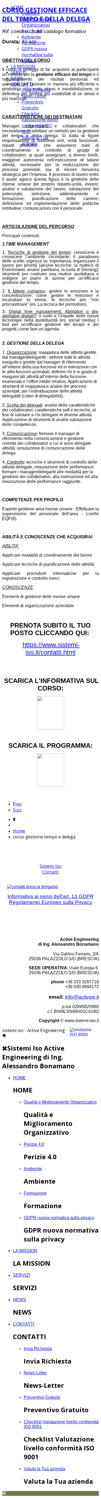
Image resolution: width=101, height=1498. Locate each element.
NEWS (17, 78)
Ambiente (31, 37)
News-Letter (34, 96)
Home (19, 831)
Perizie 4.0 (32, 31)
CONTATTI (22, 84)
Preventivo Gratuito (32, 105)
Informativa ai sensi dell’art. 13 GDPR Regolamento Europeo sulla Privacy (51, 899)
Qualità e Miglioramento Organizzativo (37, 19)
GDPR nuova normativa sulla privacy (37, 54)
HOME (17, 7)
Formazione (34, 43)
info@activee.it (82, 997)
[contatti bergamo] (50, 886)
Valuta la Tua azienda (35, 140)
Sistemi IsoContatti (50, 869)
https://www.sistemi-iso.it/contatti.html (51, 648)
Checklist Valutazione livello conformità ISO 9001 (40, 122)
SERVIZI (18, 72)
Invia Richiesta (36, 90)
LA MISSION (23, 66)
